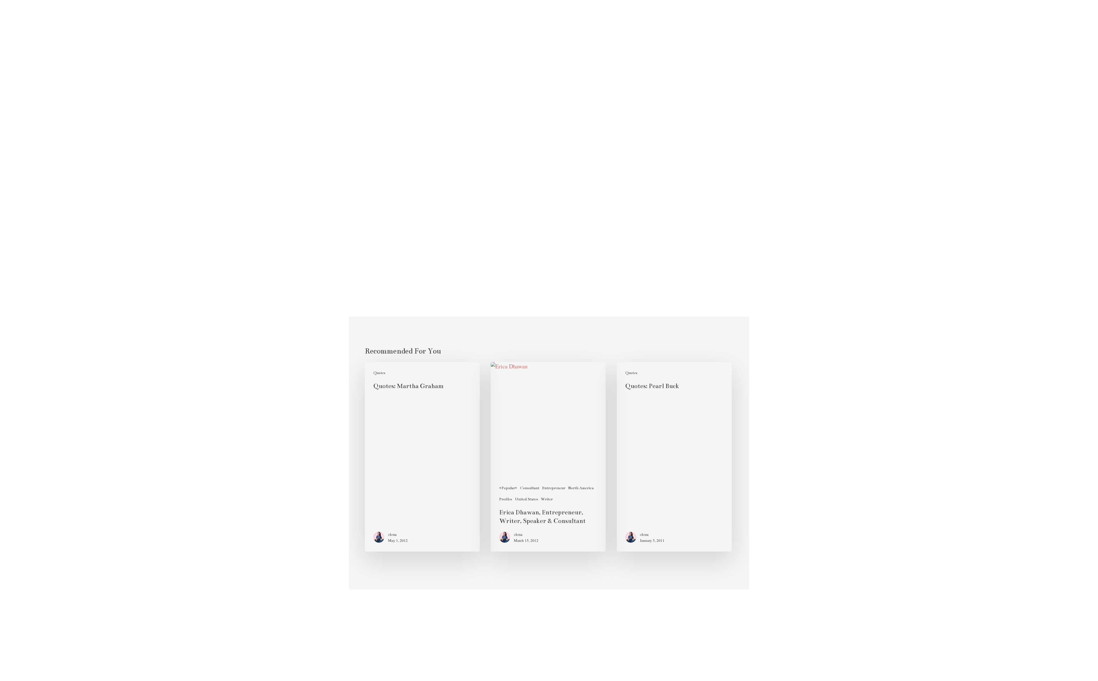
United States (526, 499)
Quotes (379, 373)
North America (581, 488)
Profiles (505, 499)
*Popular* (508, 488)
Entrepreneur (553, 488)
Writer (547, 499)
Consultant (529, 488)
